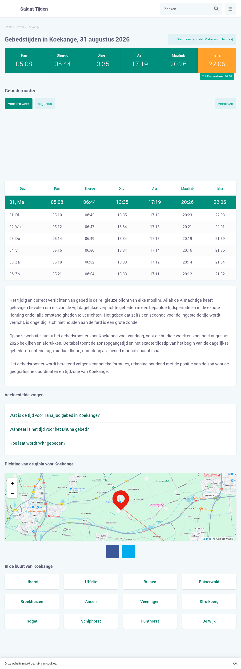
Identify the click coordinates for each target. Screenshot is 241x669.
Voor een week (18, 103)
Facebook (112, 551)
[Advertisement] (120, 145)
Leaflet (207, 538)
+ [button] (12, 483)
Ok (235, 663)
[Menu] (230, 9)
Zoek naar (216, 9)
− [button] (12, 493)
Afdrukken (225, 104)
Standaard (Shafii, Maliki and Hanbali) (205, 39)
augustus (45, 103)
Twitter (128, 551)
